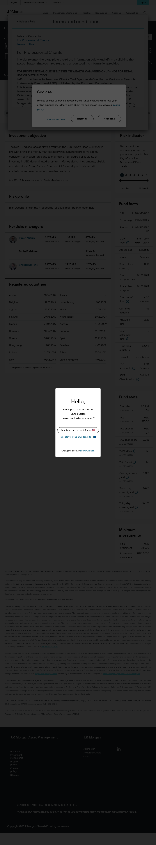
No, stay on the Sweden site (75, 437)
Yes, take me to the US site (76, 430)
